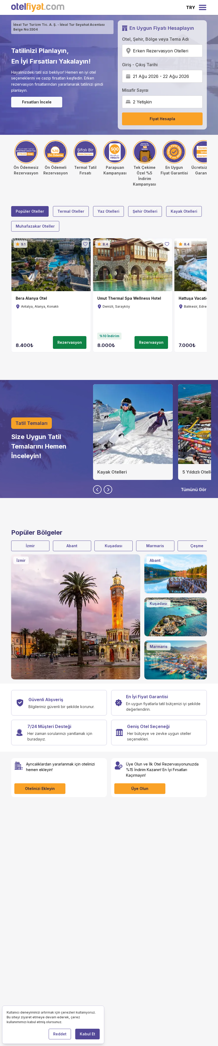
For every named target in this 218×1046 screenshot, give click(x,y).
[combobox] (190, 51)
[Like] (85, 244)
